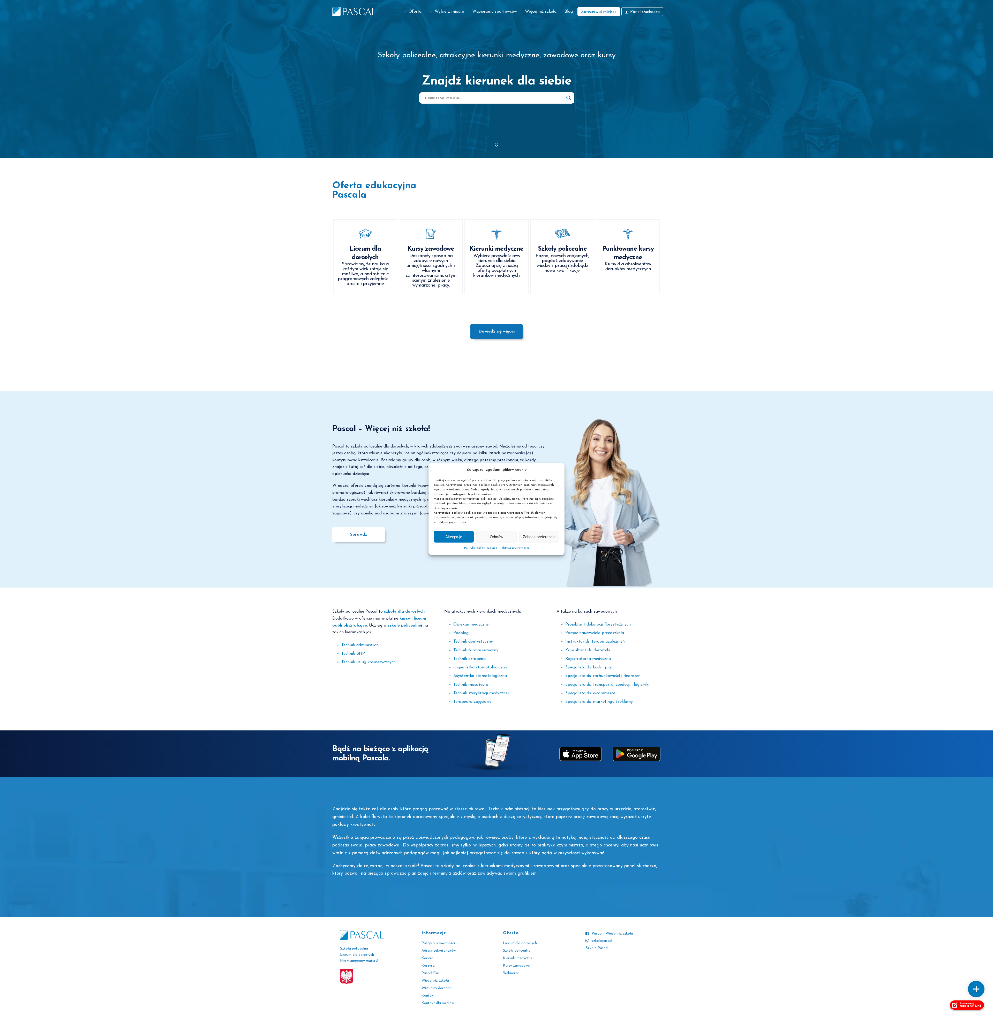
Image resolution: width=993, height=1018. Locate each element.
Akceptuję (453, 537)
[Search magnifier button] (568, 98)
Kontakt (428, 996)
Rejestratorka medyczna (588, 659)
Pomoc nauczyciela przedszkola (594, 633)
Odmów (496, 537)
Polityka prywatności (514, 548)
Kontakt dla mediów (438, 1003)
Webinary (510, 973)
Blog (569, 12)
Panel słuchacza (645, 12)
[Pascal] (354, 11)
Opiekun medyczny (471, 624)
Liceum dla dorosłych (520, 943)
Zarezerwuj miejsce (598, 12)
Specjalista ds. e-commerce (590, 693)
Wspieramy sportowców (494, 12)
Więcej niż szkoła (540, 12)
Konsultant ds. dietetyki (587, 650)
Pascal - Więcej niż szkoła (612, 934)
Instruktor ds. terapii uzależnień (595, 641)
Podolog (461, 633)
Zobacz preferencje (539, 537)
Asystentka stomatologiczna (480, 676)
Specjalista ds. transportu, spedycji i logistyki (607, 685)
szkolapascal (602, 941)
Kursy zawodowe (516, 966)
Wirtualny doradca (437, 988)
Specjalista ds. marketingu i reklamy (599, 702)
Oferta (415, 12)
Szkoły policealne (516, 951)
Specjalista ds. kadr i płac (589, 667)
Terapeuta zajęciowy (472, 702)
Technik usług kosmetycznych (368, 662)
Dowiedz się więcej (496, 331)
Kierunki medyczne (517, 958)
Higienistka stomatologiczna (480, 667)
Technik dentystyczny (473, 641)
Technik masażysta (470, 685)
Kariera (427, 958)
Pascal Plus (431, 973)
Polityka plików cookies (480, 548)
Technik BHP (353, 654)
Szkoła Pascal (597, 948)
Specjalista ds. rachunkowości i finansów (602, 676)
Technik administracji (360, 645)
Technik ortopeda (469, 659)
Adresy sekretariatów (439, 951)
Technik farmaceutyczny (475, 650)
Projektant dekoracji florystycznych (598, 624)
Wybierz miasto (449, 12)
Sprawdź (358, 535)
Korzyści (428, 966)
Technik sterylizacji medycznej (481, 693)
